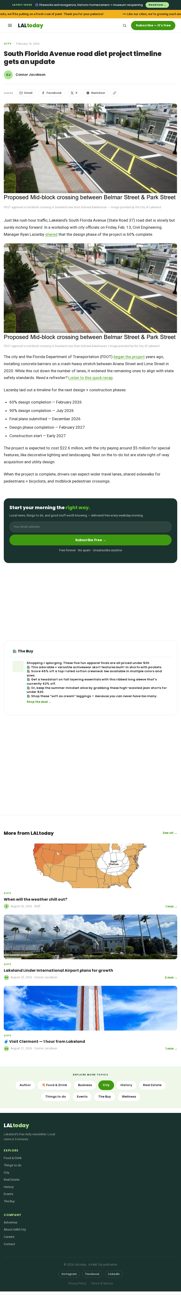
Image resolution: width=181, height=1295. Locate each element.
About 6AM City (15, 1229)
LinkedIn (114, 1274)
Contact (9, 1244)
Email (28, 93)
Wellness (129, 1096)
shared (51, 234)
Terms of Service (102, 1283)
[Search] (124, 25)
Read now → (157, 5)
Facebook (54, 93)
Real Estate (152, 1085)
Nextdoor (98, 93)
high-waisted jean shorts (140, 688)
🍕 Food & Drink (54, 1085)
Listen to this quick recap (90, 377)
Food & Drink (13, 1158)
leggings (83, 696)
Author (25, 1085)
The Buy (104, 1096)
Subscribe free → (90, 540)
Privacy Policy (77, 1283)
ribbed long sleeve (131, 679)
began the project (129, 356)
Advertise (10, 1222)
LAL (30, 25)
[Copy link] (115, 93)
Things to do (55, 1096)
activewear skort (87, 667)
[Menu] (10, 25)
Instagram (69, 1274)
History (126, 1085)
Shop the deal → (39, 702)
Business (85, 1085)
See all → (170, 833)
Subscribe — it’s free (153, 25)
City (8, 43)
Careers (9, 1237)
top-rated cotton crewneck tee (83, 671)
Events (82, 1096)
